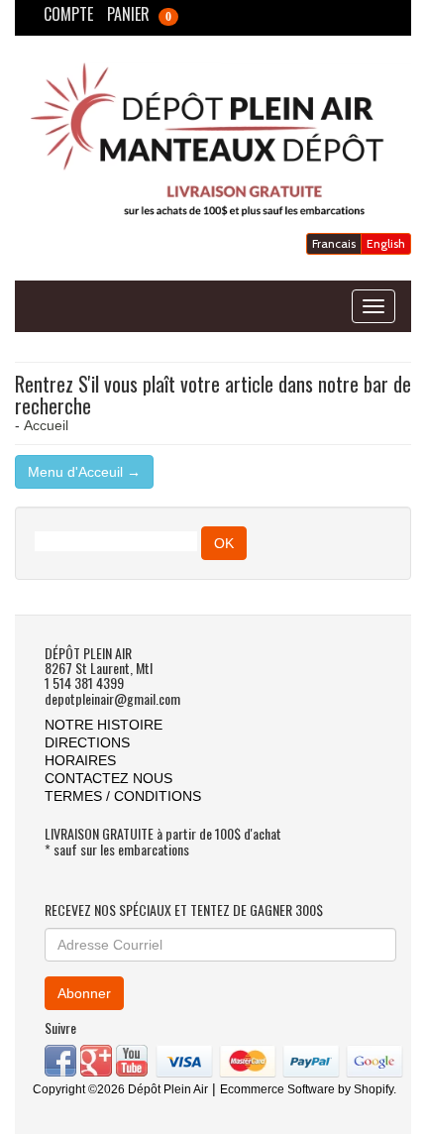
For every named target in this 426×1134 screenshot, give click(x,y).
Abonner (84, 993)
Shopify (373, 1089)
